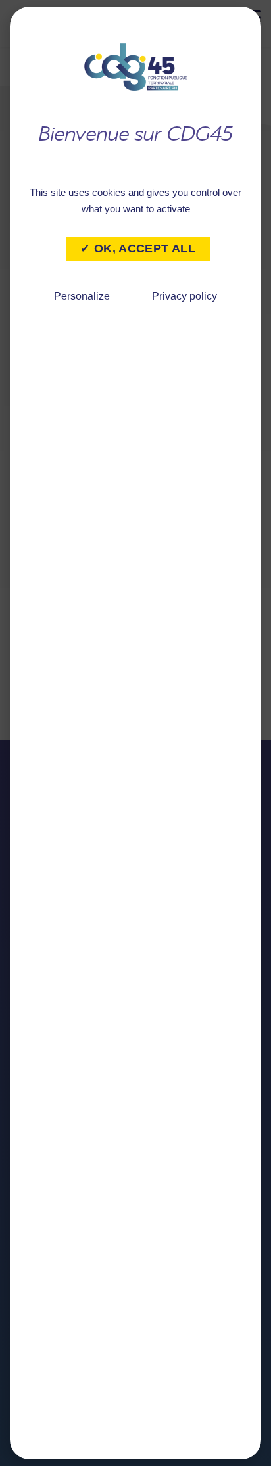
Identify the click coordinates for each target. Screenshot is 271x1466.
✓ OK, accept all (137, 248)
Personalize (82, 296)
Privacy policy (184, 296)
